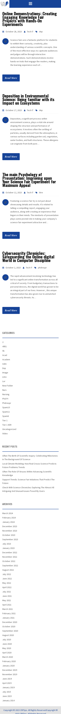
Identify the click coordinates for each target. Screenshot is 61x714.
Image (5, 372)
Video (5, 433)
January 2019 (8, 687)
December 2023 (9, 526)
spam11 (6, 411)
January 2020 (8, 665)
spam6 (5, 416)
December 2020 (9, 622)
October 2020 (8, 626)
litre (41, 192)
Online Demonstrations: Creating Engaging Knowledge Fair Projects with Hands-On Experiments (29, 18)
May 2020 (6, 648)
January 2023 (8, 548)
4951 (4, 346)
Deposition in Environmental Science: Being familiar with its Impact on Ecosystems (28, 99)
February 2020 (9, 661)
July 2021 (6, 591)
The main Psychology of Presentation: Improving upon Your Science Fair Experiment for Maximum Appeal (29, 179)
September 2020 (10, 630)
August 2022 (8, 569)
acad (4, 355)
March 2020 (7, 657)
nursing (5, 394)
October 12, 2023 (14, 192)
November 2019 (9, 674)
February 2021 (9, 613)
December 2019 (9, 670)
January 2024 (8, 522)
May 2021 (6, 600)
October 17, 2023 (14, 110)
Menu (30, 3)
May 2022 (6, 583)
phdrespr (42, 267)
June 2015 (7, 696)
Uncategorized (9, 429)
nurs (4, 390)
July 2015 (6, 691)
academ (6, 359)
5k (3, 350)
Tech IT (30, 31)
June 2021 (7, 596)
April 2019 (6, 683)
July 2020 (6, 639)
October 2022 (8, 561)
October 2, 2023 (13, 267)
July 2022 (6, 574)
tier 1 (5, 420)
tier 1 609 (6, 424)
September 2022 (10, 565)
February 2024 (9, 517)
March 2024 (7, 513)
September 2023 (10, 539)
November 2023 (9, 530)
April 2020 (6, 652)
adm (4, 363)
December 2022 (9, 552)
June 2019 (7, 678)
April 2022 (6, 587)
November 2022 (9, 556)
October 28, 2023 (14, 31)
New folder (7, 385)
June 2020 (7, 643)
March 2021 (7, 609)
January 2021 (8, 617)
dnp (41, 31)
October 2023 (8, 535)
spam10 (6, 407)
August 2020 (8, 635)
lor (3, 381)
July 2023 (6, 543)
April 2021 (6, 604)
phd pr (5, 398)
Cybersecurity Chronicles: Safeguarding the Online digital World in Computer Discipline (28, 256)
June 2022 (7, 578)
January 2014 (8, 700)
